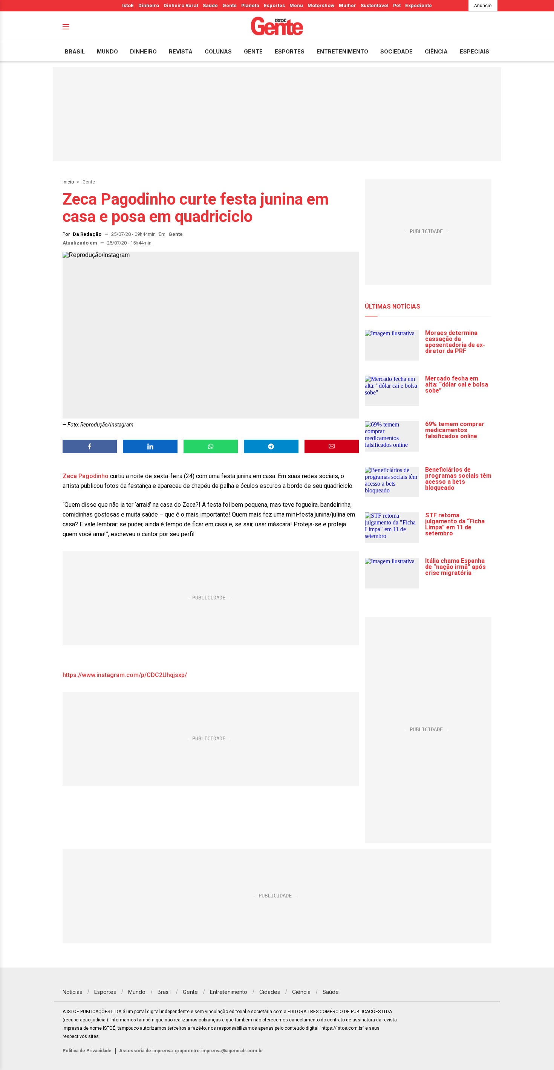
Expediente (418, 5)
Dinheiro (148, 5)
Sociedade (396, 51)
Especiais (474, 51)
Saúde (210, 5)
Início (68, 182)
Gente (229, 5)
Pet (397, 5)
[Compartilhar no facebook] (90, 446)
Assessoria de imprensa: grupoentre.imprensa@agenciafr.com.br (191, 1050)
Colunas (218, 51)
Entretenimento (342, 51)
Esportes (274, 5)
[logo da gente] (277, 27)
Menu (296, 5)
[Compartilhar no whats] (211, 446)
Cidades (269, 992)
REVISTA (181, 51)
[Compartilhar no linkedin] (150, 446)
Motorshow (321, 5)
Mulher (347, 5)
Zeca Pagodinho (86, 476)
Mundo (107, 51)
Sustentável (375, 5)
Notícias (72, 992)
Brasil (75, 51)
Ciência (436, 51)
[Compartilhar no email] (332, 446)
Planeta (250, 5)
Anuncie (483, 5)
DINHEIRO (143, 51)
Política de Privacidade (87, 1050)
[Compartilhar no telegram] (271, 446)
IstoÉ (128, 5)
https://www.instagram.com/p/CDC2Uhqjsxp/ (125, 675)
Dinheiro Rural (181, 5)
